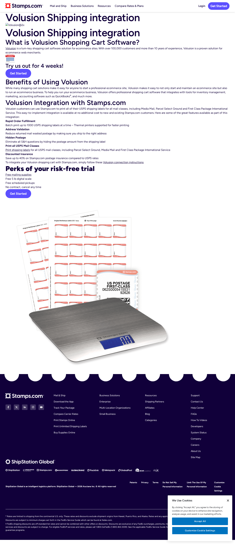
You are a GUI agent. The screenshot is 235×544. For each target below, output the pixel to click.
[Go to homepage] (24, 6)
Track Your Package (64, 407)
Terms (155, 482)
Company (196, 438)
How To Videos (199, 420)
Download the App (63, 401)
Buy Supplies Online (64, 432)
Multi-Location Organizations (115, 407)
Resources (104, 6)
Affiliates (149, 407)
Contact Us (197, 401)
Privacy (144, 482)
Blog (147, 414)
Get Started (218, 6)
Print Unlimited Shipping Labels (70, 426)
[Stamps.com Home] (25, 396)
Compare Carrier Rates (66, 414)
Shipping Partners (154, 401)
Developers (197, 426)
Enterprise (105, 401)
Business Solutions (82, 6)
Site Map (195, 457)
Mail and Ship (58, 6)
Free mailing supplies (18, 174)
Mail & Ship (59, 395)
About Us (196, 451)
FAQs (194, 414)
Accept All (200, 521)
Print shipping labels (18, 150)
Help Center (197, 407)
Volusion (11, 48)
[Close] (228, 500)
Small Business (107, 414)
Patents (133, 482)
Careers (195, 444)
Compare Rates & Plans (129, 6)
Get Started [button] (18, 194)
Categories (151, 420)
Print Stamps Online (64, 420)
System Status (199, 432)
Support (195, 395)
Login (201, 6)
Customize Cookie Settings (219, 486)
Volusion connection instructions (123, 162)
